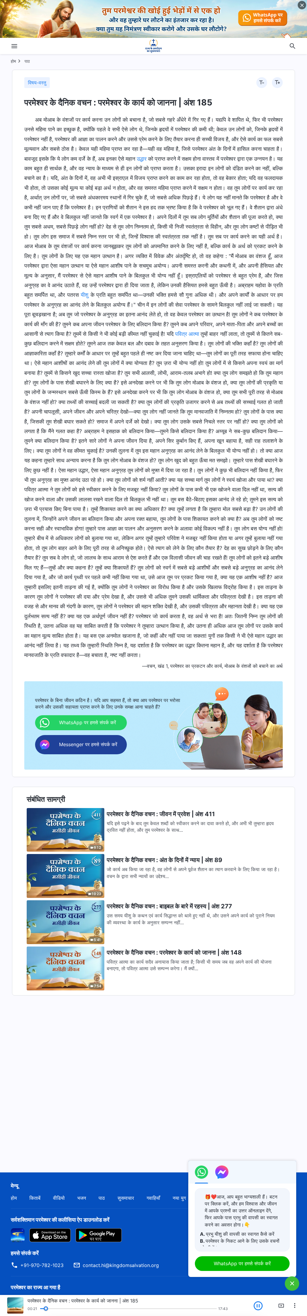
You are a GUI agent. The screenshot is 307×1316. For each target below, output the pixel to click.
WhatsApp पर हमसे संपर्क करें (242, 1263)
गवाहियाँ (153, 1198)
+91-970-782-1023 (42, 1265)
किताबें (34, 1198)
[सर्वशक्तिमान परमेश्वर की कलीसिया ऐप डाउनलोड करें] (18, 1235)
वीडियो (59, 1198)
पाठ (27, 61)
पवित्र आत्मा (187, 334)
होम (13, 61)
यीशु (84, 295)
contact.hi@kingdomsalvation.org (121, 1265)
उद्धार (142, 159)
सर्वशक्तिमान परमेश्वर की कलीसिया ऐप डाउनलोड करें (60, 1220)
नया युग (179, 1198)
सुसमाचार (126, 1198)
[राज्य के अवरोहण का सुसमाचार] (153, 46)
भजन (81, 1198)
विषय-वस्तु (37, 83)
